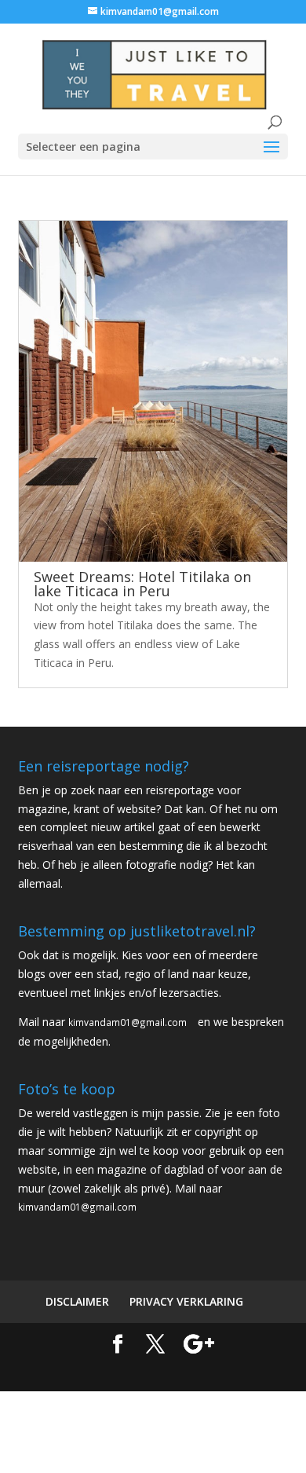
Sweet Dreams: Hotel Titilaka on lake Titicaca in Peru (142, 583)
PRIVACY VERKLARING (186, 1301)
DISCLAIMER (77, 1301)
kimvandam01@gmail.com (127, 1022)
